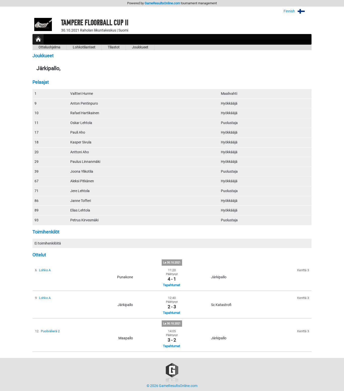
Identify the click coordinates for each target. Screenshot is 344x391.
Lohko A (45, 270)
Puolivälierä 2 (50, 331)
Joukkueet (140, 47)
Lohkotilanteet (84, 47)
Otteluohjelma (49, 47)
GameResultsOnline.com (162, 3)
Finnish (290, 11)
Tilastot (114, 47)
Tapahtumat (171, 285)
